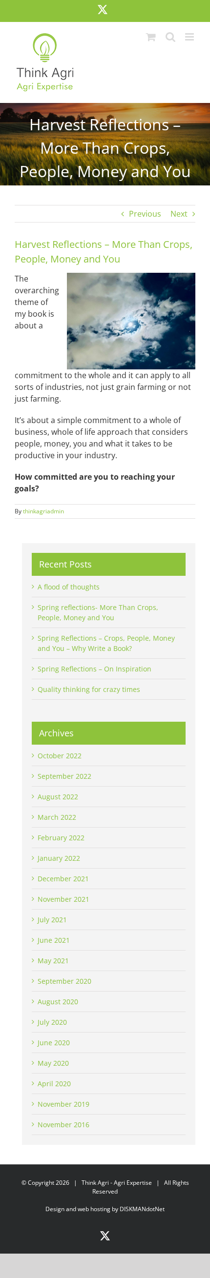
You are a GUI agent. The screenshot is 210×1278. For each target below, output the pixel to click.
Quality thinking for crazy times (89, 689)
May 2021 (53, 960)
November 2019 (63, 1104)
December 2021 (63, 878)
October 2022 (60, 755)
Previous (145, 213)
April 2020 (54, 1083)
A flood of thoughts (69, 586)
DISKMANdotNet (142, 1209)
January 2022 (59, 858)
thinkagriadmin (43, 511)
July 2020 (52, 1022)
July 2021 (52, 919)
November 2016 (63, 1124)
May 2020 (53, 1063)
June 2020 (54, 1042)
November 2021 (63, 899)
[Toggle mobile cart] (151, 37)
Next (179, 213)
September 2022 (64, 776)
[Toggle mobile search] (170, 37)
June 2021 (54, 940)
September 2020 (64, 981)
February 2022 (61, 837)
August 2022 (58, 796)
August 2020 (58, 1001)
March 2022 (57, 817)
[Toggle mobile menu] (190, 37)
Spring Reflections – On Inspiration (94, 668)
